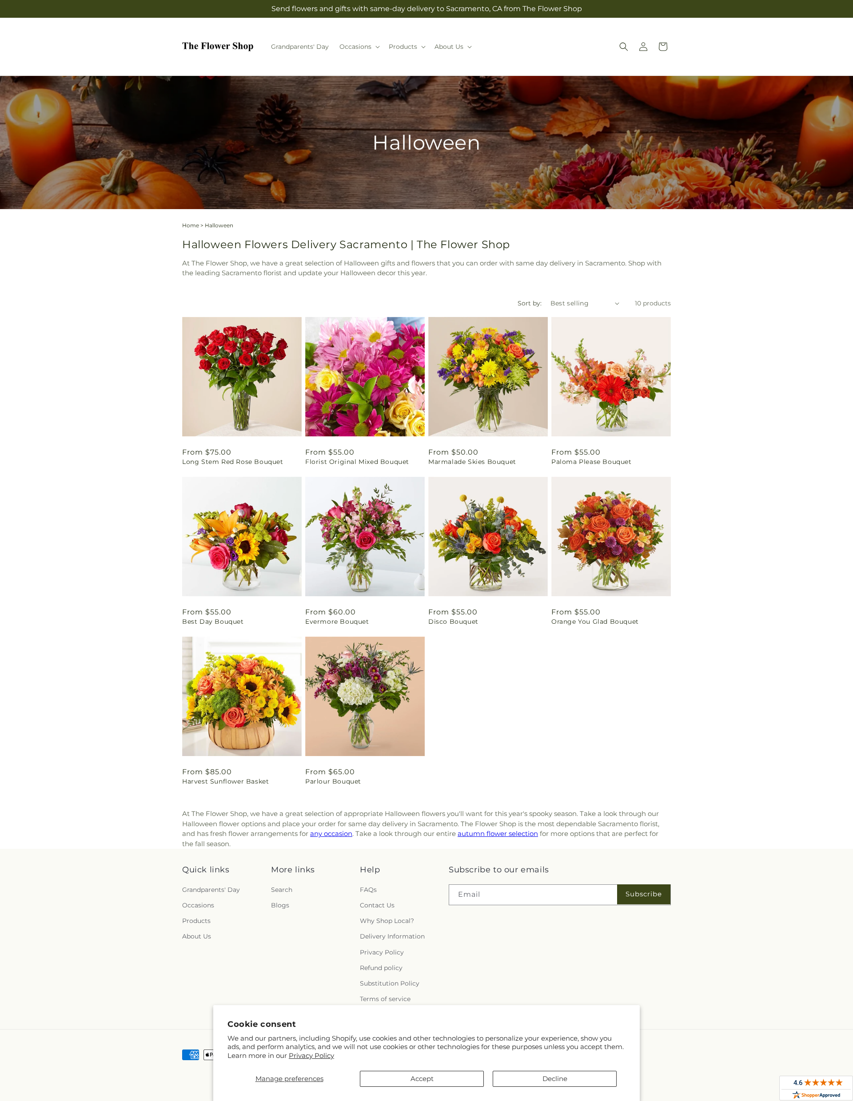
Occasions (198, 905)
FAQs (368, 890)
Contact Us (377, 905)
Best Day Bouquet (213, 622)
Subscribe (644, 894)
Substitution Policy (389, 983)
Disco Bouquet (453, 622)
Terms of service (385, 999)
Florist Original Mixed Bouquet (357, 462)
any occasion (331, 833)
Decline (554, 1078)
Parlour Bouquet (333, 781)
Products (196, 921)
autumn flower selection (498, 833)
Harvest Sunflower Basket (225, 781)
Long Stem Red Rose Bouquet (232, 462)
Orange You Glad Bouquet (595, 622)
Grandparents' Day (211, 890)
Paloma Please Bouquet (591, 462)
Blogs (280, 905)
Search (281, 890)
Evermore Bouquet (337, 622)
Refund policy (381, 968)
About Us (196, 936)
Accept (422, 1078)
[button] (358, 46)
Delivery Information (392, 936)
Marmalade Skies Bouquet (472, 462)
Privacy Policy (311, 1055)
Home (190, 225)
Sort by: (530, 303)
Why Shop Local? (387, 921)
